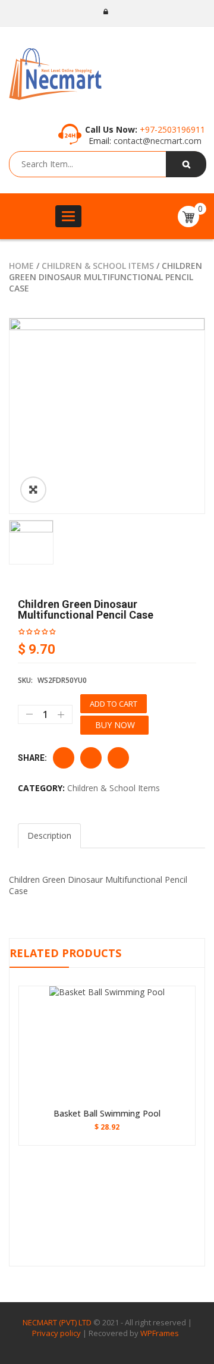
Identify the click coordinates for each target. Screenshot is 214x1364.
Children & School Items (98, 265)
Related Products (65, 953)
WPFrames (159, 1333)
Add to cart (113, 703)
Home (21, 265)
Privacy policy (56, 1333)
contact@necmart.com (156, 140)
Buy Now (115, 724)
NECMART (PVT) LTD (57, 1322)
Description (49, 835)
